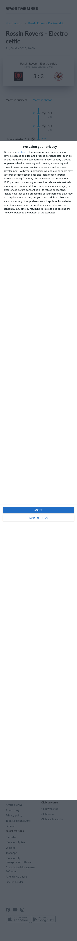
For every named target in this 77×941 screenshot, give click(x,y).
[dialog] (38, 470)
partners (22, 152)
